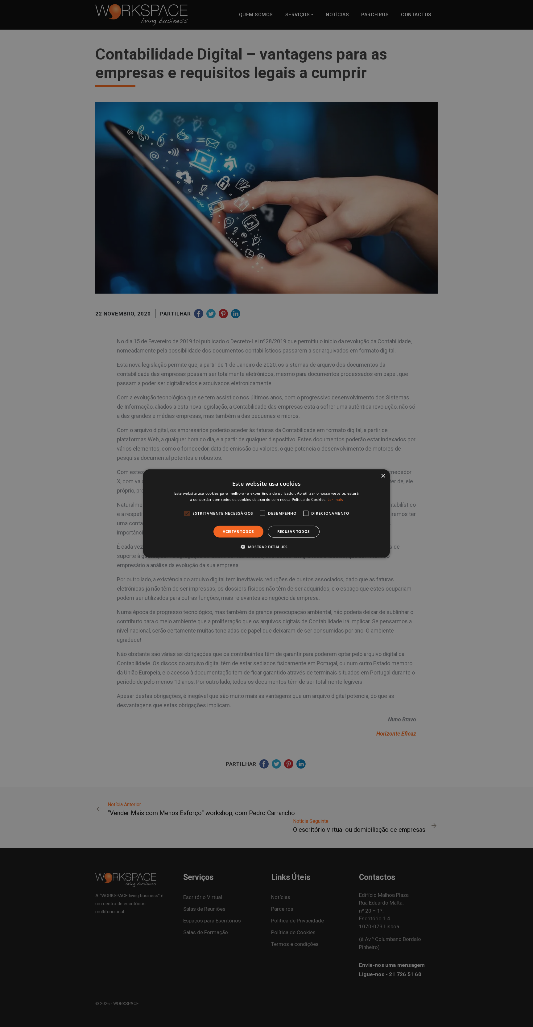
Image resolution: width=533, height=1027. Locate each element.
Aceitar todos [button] (238, 531)
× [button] (383, 476)
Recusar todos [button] (293, 531)
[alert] (266, 513)
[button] (266, 547)
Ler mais (335, 499)
